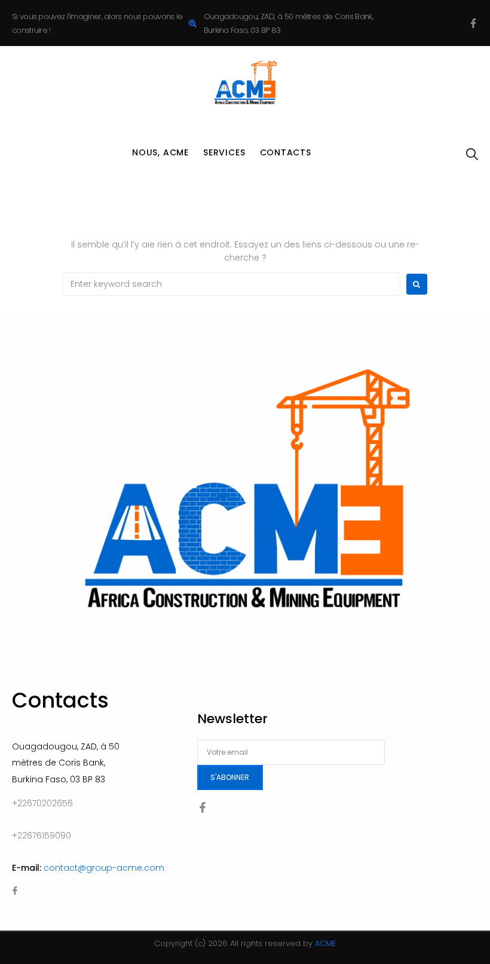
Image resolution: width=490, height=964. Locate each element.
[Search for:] (231, 284)
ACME (325, 943)
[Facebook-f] (473, 23)
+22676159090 (41, 835)
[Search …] (472, 154)
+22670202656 (42, 803)
